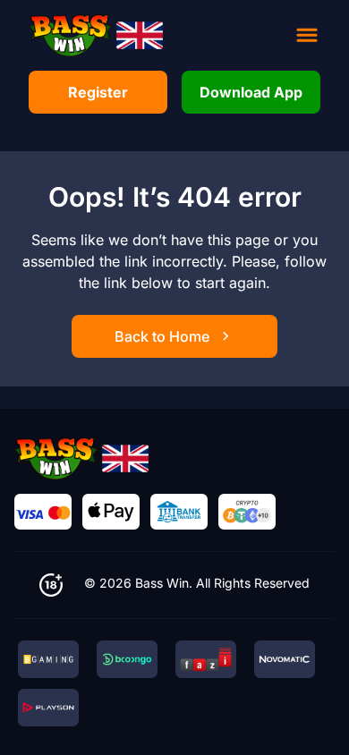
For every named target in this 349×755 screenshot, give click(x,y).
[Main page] (96, 35)
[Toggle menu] (307, 34)
